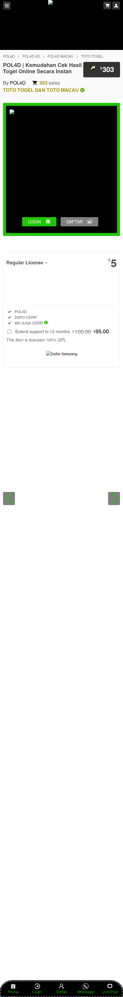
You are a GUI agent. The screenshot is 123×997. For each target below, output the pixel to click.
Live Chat (110, 992)
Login (37, 992)
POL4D (9, 56)
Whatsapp (85, 992)
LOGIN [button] (34, 222)
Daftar (61, 992)
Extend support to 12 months (62, 331)
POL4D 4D (31, 56)
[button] (9, 498)
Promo (13, 992)
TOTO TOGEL (92, 56)
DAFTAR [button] (75, 222)
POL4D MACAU (60, 56)
